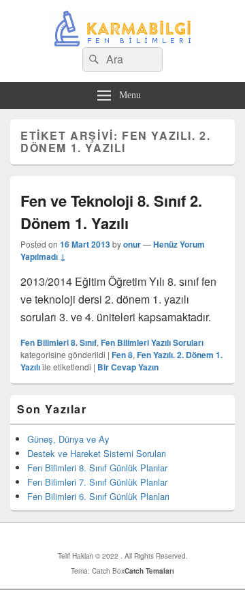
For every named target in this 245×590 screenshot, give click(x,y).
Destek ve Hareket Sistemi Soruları (96, 453)
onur (132, 244)
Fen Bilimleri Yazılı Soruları (152, 342)
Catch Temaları (149, 571)
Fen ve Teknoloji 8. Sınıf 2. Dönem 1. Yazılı (111, 212)
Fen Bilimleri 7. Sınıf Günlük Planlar (97, 481)
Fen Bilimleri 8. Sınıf (58, 342)
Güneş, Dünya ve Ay (68, 438)
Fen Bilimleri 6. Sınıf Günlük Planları (98, 496)
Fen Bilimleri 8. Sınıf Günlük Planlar (97, 467)
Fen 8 (122, 355)
